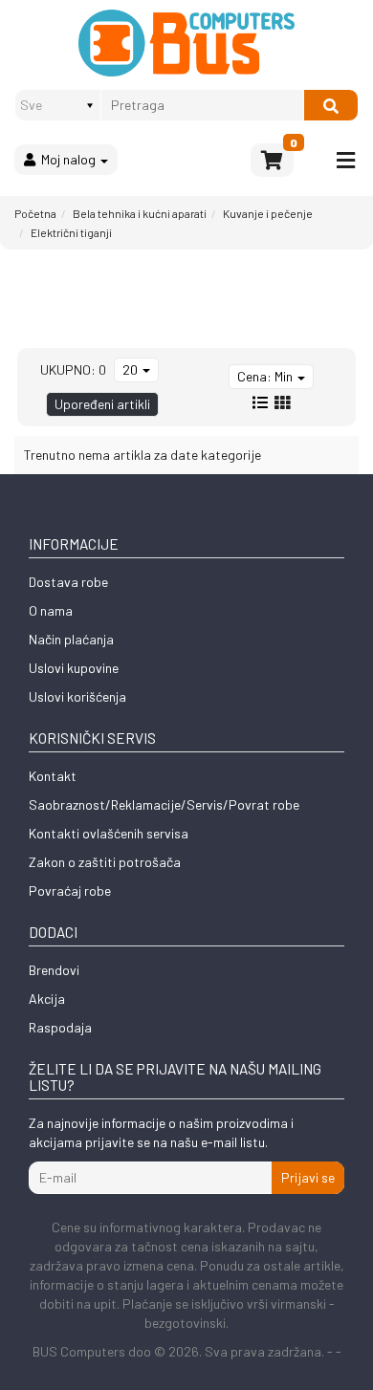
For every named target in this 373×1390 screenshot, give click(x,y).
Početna (35, 213)
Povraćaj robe (70, 890)
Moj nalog (67, 159)
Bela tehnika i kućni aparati (140, 213)
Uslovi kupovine (74, 668)
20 (131, 369)
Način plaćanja (71, 639)
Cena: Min (266, 376)
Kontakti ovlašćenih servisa (108, 833)
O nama (51, 610)
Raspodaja (60, 1027)
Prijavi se (308, 1177)
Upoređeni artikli (102, 404)
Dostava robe (68, 582)
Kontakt (53, 776)
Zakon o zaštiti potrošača (105, 862)
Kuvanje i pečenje (268, 213)
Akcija (47, 998)
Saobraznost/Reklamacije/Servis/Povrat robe (164, 804)
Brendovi (54, 970)
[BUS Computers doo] (187, 43)
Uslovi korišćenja (77, 696)
